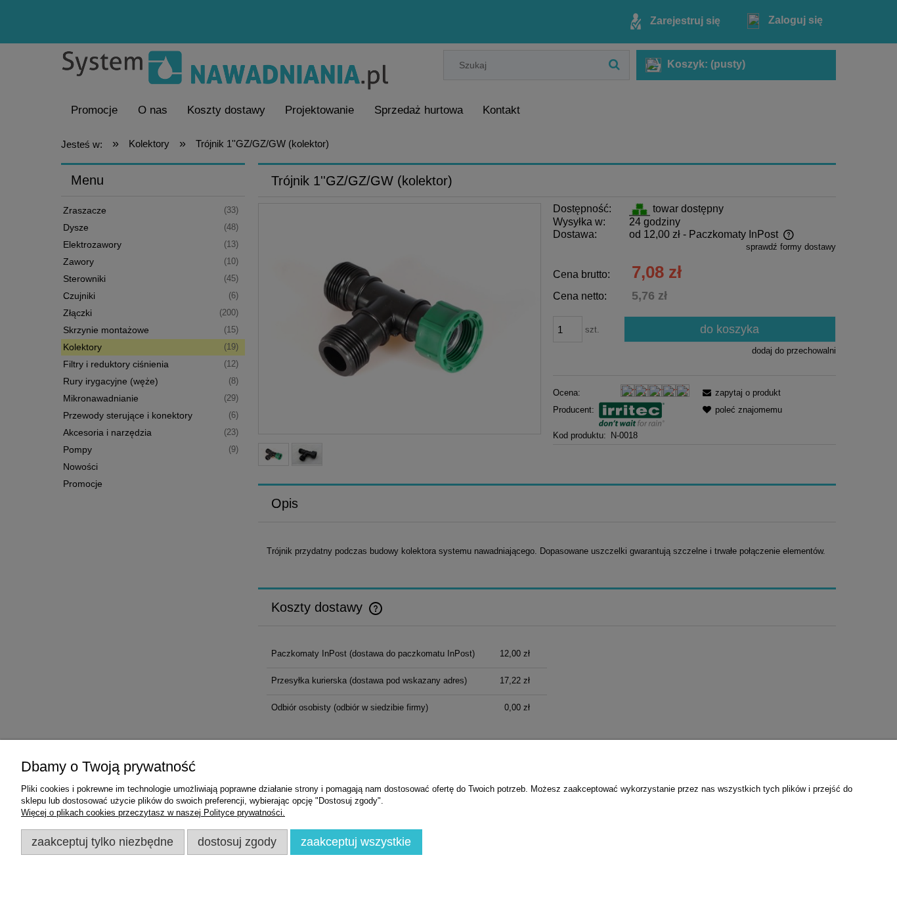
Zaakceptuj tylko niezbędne (102, 841)
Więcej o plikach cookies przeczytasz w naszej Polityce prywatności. (153, 812)
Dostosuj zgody (237, 841)
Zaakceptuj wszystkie (356, 841)
